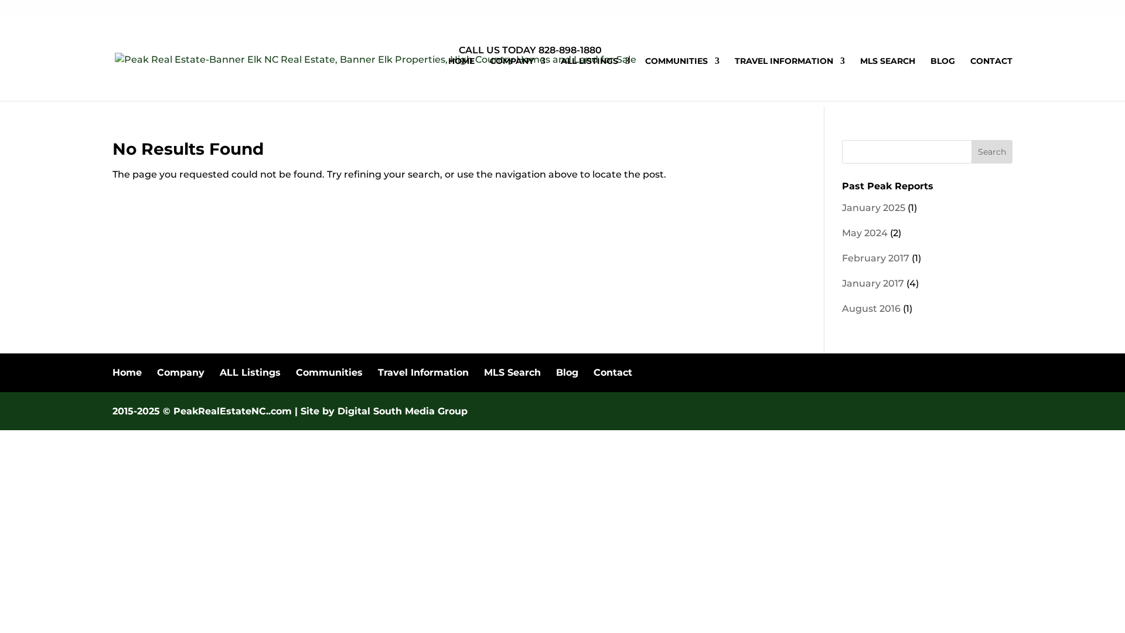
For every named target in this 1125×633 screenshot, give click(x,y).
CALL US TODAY (497, 50)
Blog (942, 61)
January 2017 (873, 283)
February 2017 (875, 258)
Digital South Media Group (403, 411)
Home (461, 61)
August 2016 (871, 308)
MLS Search (887, 61)
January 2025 (873, 207)
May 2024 (865, 233)
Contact (991, 61)
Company (512, 61)
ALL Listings (589, 61)
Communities (676, 61)
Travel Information (784, 61)
